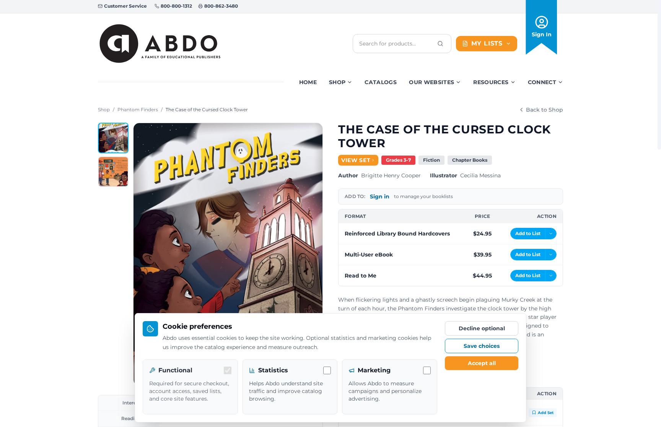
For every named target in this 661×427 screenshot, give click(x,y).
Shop (337, 82)
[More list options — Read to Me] (550, 275)
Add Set (546, 412)
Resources (490, 82)
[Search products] (440, 43)
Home (308, 82)
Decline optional (482, 328)
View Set (356, 160)
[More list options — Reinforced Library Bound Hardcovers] (550, 233)
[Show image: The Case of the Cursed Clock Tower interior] (113, 171)
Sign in (379, 196)
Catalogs (381, 82)
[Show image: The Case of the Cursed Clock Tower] (113, 138)
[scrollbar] (659, 74)
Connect (542, 82)
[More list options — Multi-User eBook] (550, 254)
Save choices (482, 346)
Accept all (482, 363)
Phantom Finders (137, 109)
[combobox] (396, 43)
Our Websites (431, 82)
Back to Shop (544, 109)
